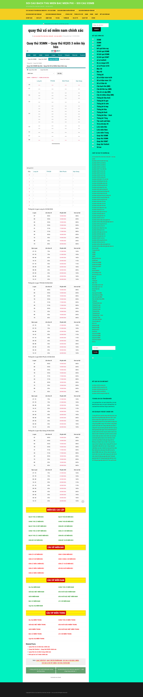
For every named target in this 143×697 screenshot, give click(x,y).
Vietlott (39, 18)
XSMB (86, 14)
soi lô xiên (111, 454)
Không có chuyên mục (98, 442)
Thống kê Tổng (102, 118)
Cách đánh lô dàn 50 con (98, 421)
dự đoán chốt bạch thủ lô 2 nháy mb (101, 195)
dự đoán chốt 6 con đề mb (99, 165)
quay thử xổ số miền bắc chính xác (39, 647)
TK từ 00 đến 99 (102, 124)
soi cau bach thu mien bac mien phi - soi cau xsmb (47, 36)
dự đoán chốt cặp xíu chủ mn (99, 232)
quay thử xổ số (41, 660)
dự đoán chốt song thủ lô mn (99, 240)
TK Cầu (58, 18)
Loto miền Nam (102, 130)
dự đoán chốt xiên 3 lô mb (99, 203)
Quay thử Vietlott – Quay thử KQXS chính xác (42, 649)
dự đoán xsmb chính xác (105, 435)
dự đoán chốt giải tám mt (98, 215)
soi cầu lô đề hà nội (63, 663)
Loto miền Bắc (102, 127)
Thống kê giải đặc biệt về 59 (101, 460)
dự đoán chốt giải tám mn (99, 236)
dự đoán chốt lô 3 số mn (98, 238)
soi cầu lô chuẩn (110, 452)
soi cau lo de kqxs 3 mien (71, 660)
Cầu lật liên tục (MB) (104, 89)
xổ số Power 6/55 (103, 66)
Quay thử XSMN (102, 138)
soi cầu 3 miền (101, 448)
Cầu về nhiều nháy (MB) (105, 95)
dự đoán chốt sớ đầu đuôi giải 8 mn (101, 244)
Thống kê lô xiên (103, 104)
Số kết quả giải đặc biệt (104, 456)
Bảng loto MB (95, 325)
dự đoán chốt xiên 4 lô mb (99, 205)
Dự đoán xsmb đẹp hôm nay (86, 10)
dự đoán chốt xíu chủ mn (98, 242)
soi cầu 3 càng (98, 444)
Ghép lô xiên (102, 440)
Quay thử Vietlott (103, 144)
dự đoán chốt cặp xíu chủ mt (99, 211)
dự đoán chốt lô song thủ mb (99, 199)
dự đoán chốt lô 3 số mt (98, 217)
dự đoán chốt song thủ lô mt (99, 224)
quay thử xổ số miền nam (54, 660)
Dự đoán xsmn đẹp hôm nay (53, 14)
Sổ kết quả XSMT (103, 57)
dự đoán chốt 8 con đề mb (99, 167)
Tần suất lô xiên (112, 460)
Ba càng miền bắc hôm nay (110, 415)
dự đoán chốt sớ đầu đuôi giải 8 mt (101, 219)
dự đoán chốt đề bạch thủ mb (99, 181)
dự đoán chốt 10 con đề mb (99, 169)
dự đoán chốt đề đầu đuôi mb (99, 183)
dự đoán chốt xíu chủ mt (98, 226)
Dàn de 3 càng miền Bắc (104, 425)
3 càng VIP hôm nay (97, 415)
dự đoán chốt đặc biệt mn (98, 234)
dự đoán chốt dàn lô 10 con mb (100, 179)
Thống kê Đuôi (102, 112)
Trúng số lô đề (78, 14)
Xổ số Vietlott (95, 270)
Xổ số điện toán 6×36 (97, 284)
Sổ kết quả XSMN (103, 54)
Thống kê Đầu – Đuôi (104, 115)
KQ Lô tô (75, 18)
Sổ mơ (93, 18)
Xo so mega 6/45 (103, 63)
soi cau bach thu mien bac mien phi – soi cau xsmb (60, 3)
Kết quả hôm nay (105, 14)
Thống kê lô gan (102, 101)
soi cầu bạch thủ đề (104, 450)
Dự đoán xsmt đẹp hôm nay (34, 14)
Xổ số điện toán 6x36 (104, 77)
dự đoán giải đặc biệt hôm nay (107, 427)
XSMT (96, 14)
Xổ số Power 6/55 (96, 274)
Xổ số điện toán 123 (104, 80)
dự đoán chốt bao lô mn (98, 230)
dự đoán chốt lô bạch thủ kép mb (100, 191)
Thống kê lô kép (102, 106)
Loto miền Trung (103, 133)
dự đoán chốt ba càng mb (98, 177)
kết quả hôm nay (103, 48)
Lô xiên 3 (106, 442)
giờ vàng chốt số (110, 440)
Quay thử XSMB (102, 136)
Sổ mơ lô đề (68, 14)
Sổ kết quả (29, 18)
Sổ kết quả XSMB (103, 51)
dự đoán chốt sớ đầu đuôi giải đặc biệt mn (103, 246)
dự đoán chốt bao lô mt (98, 209)
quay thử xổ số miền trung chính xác (40, 652)
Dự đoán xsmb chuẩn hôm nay (66, 10)
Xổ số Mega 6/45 (96, 272)
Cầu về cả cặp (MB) (104, 92)
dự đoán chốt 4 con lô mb (98, 171)
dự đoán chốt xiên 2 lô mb (99, 201)
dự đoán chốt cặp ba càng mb (100, 189)
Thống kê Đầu (102, 109)
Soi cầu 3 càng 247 (107, 444)
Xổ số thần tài (102, 83)
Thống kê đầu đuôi (103, 98)
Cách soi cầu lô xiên (109, 419)
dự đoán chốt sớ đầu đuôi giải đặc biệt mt (102, 221)
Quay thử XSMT (102, 141)
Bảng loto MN (95, 327)
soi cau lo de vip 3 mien (49, 663)
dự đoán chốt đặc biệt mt (98, 213)
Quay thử (84, 18)
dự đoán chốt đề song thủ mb (99, 185)
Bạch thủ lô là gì (96, 417)
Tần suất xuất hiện (103, 121)
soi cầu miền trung (103, 454)
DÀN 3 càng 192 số (103, 423)
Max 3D (99, 69)
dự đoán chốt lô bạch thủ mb (99, 193)
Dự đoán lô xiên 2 (110, 431)
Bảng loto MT (95, 329)
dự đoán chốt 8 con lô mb (98, 175)
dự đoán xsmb (108, 433)
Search (96, 29)
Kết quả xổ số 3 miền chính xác (38, 654)
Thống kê (66, 18)
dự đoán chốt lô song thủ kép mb (100, 197)
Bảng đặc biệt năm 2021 (107, 417)
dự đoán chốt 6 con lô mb (98, 173)
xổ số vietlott (101, 60)
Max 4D (99, 72)
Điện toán (49, 18)
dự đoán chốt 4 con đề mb (99, 163)
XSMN (91, 14)
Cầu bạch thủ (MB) (103, 86)
